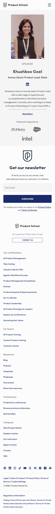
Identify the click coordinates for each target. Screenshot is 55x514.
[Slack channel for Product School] (4, 468)
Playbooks (8, 377)
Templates (8, 371)
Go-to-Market (10, 298)
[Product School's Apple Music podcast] (45, 468)
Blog (5, 360)
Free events (8, 382)
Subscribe (27, 198)
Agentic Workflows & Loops (15, 275)
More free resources (12, 388)
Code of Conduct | (18, 478)
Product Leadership (12, 303)
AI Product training (12, 334)
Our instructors (10, 439)
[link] (44, 207)
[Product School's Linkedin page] (9, 468)
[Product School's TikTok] (19, 468)
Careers (7, 450)
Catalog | (7, 500)
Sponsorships (9, 414)
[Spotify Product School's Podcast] (40, 468)
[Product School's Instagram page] (15, 468)
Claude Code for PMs (13, 269)
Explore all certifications (14, 314)
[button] (27, 114)
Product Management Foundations (19, 281)
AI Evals (6, 286)
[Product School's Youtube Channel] (25, 468)
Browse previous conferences (16, 408)
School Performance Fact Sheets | (24, 500)
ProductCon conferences (14, 402)
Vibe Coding (9, 264)
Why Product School (12, 428)
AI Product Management (14, 258)
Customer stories (11, 346)
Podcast (7, 365)
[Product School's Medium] (35, 468)
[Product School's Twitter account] (30, 468)
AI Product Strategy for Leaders (17, 309)
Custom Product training (14, 340)
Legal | (6, 478)
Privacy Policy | (34, 478)
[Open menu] (49, 5)
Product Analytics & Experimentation (20, 292)
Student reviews (10, 433)
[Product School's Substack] (50, 468)
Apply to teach (10, 445)
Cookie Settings (18, 481)
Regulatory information (14, 495)
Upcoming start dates (13, 320)
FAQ (5, 456)
